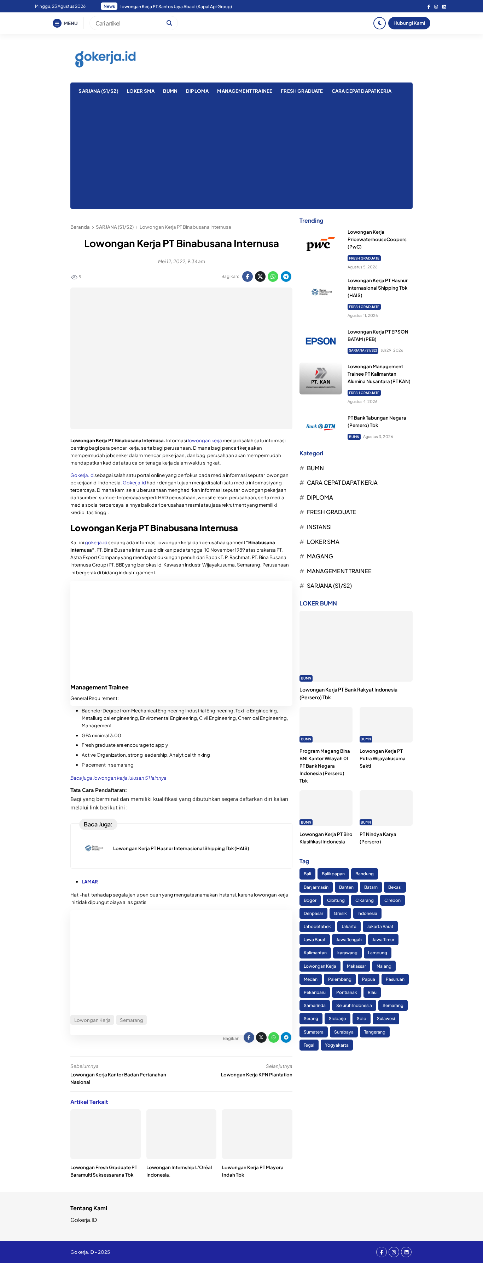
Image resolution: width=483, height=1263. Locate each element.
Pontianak (346, 992)
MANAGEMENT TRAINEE (244, 91)
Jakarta (349, 926)
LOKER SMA (141, 91)
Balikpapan (333, 874)
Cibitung (336, 900)
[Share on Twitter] (260, 276)
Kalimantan (315, 953)
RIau (372, 992)
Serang (311, 1019)
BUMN (170, 91)
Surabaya (344, 1032)
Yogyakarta (337, 1045)
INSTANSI (319, 526)
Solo (361, 1019)
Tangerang (374, 1032)
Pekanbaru (315, 992)
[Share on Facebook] (247, 276)
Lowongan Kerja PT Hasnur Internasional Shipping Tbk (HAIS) (181, 848)
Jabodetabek (317, 926)
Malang (384, 966)
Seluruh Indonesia (354, 1005)
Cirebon (392, 900)
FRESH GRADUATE (302, 91)
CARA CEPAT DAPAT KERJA (362, 91)
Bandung (364, 874)
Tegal (309, 1045)
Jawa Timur (383, 940)
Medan (311, 979)
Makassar (356, 966)
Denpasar (313, 913)
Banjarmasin (316, 887)
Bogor (310, 900)
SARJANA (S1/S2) (98, 91)
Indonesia (367, 913)
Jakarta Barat (380, 926)
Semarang (393, 1005)
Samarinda (315, 1005)
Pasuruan (395, 979)
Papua (368, 979)
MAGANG (320, 556)
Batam (371, 887)
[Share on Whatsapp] (273, 276)
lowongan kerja (205, 440)
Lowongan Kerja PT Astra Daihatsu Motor (160, 6)
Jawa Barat (315, 940)
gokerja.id (96, 542)
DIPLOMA (197, 91)
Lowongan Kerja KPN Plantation (256, 1074)
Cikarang (364, 900)
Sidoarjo (337, 1019)
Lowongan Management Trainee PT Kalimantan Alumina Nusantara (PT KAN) (379, 373)
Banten (346, 887)
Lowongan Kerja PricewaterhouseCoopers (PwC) (377, 239)
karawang (347, 953)
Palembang (339, 979)
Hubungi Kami (409, 23)
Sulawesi (386, 1019)
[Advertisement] (241, 155)
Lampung (377, 953)
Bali (307, 874)
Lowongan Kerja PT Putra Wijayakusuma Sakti (383, 758)
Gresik (340, 913)
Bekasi (395, 887)
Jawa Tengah (349, 940)
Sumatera (314, 1032)
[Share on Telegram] (286, 276)
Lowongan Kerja (320, 966)
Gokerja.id (82, 475)
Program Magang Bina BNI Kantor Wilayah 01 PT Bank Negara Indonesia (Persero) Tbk (324, 766)
